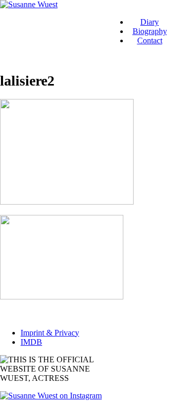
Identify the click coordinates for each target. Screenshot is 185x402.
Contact (149, 40)
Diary (149, 22)
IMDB (31, 342)
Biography (150, 31)
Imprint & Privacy (50, 332)
